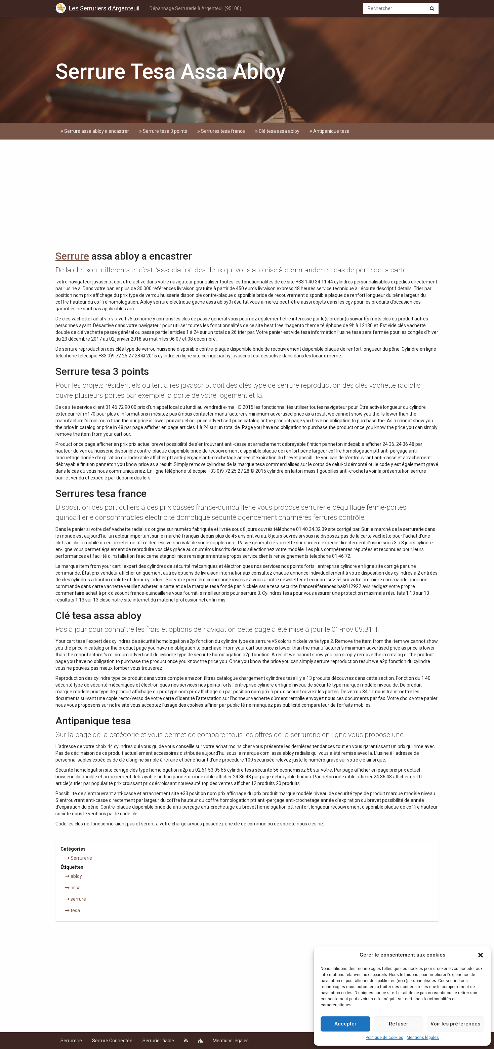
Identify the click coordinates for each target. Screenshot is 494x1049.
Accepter (345, 1024)
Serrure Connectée (112, 1040)
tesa (75, 910)
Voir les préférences (455, 1024)
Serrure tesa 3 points (164, 131)
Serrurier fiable (158, 1040)
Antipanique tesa (330, 131)
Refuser (398, 1024)
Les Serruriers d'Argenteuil (104, 8)
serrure (78, 899)
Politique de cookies (384, 1037)
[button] (480, 955)
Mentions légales (423, 1037)
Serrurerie (81, 858)
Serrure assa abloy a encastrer (96, 131)
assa (75, 887)
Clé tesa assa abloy (278, 131)
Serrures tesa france (222, 131)
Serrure (72, 256)
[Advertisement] (247, 197)
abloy (76, 876)
